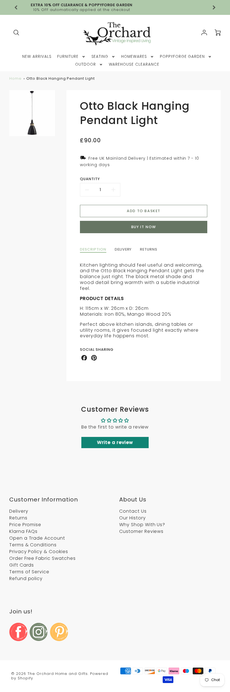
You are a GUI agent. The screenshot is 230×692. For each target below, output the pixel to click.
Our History (132, 518)
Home (15, 78)
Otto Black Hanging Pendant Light (60, 78)
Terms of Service (29, 572)
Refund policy (26, 578)
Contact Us (133, 511)
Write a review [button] (115, 442)
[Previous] (16, 7)
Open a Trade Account (37, 538)
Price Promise (25, 524)
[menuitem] (36, 57)
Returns (18, 518)
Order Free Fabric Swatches (42, 558)
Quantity (90, 179)
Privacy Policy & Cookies (38, 551)
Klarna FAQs (23, 531)
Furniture (68, 56)
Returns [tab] (148, 249)
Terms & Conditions (33, 545)
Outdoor (85, 64)
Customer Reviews (141, 531)
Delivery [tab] (123, 249)
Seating (100, 56)
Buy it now (143, 226)
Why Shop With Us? (142, 524)
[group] (115, 7)
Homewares (134, 56)
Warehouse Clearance (134, 64)
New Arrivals (37, 56)
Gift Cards (21, 565)
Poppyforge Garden (182, 56)
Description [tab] (93, 249)
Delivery (18, 511)
